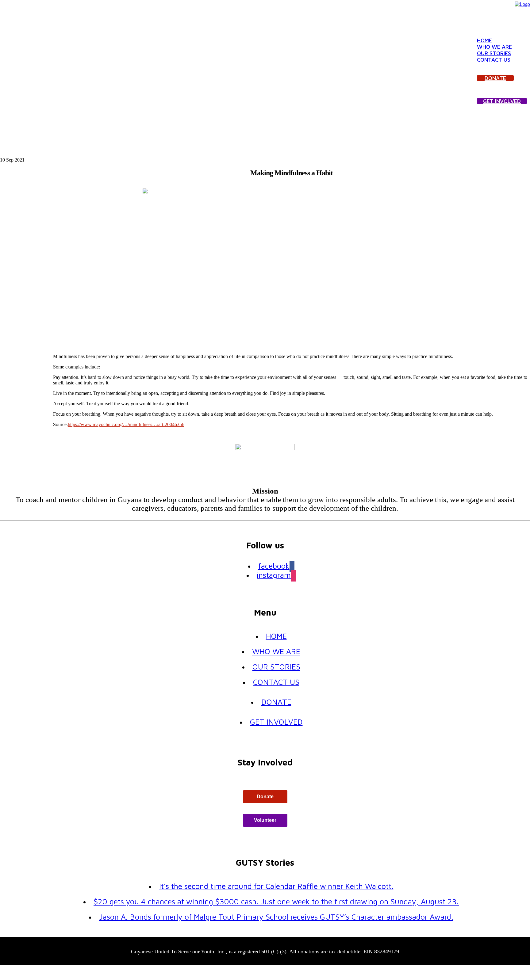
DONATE (495, 78)
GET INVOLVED (502, 101)
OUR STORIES (494, 53)
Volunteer (265, 820)
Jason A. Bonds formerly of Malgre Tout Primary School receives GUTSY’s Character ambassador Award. (276, 916)
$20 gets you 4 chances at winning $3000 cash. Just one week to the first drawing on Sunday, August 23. (276, 901)
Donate (265, 796)
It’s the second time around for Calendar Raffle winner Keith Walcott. (276, 886)
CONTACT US (493, 59)
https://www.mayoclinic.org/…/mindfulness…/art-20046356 (126, 424)
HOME (484, 40)
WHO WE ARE (494, 47)
